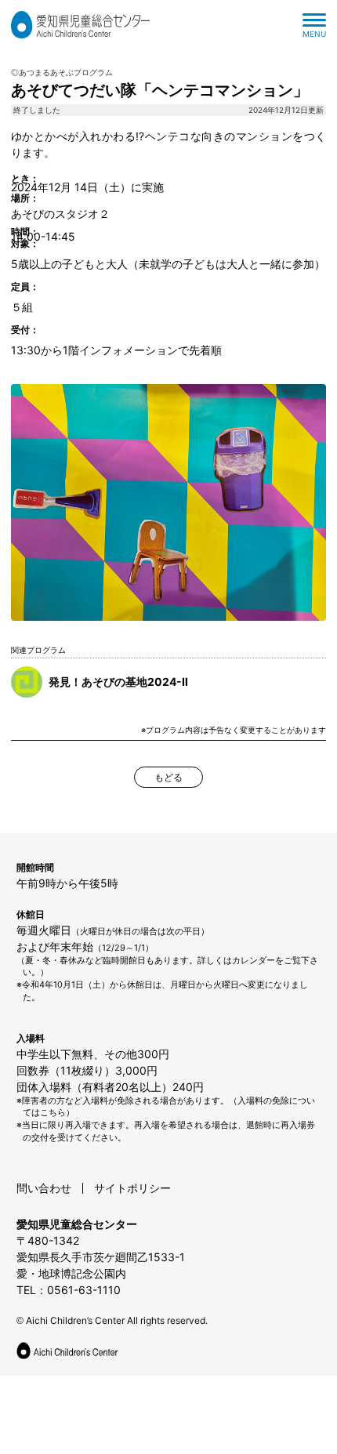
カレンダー (253, 960)
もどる (168, 777)
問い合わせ (43, 1188)
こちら (53, 1112)
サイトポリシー (132, 1188)
